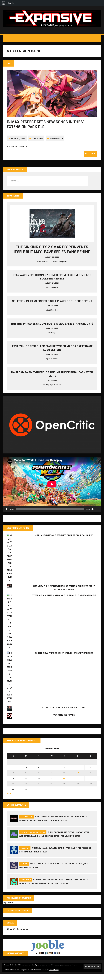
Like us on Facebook (17, 910)
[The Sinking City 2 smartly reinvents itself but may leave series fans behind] (52, 236)
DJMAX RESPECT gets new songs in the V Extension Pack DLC (45, 124)
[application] (52, 484)
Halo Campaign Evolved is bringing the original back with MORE (52, 374)
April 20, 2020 (18, 138)
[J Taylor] (14, 883)
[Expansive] (52, 18)
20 (64, 778)
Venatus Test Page (64, 715)
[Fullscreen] (97, 509)
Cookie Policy (54, 970)
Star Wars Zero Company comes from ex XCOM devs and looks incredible (52, 276)
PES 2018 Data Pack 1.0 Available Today (64, 707)
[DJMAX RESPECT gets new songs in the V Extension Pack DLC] (52, 114)
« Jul (9, 793)
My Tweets (8, 902)
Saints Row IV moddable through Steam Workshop (64, 653)
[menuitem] (3, 3)
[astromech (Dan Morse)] (14, 836)
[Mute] (92, 509)
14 (78, 773)
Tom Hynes (37, 138)
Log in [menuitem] (11, 3)
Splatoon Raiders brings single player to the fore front (52, 301)
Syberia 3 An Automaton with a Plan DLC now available (64, 595)
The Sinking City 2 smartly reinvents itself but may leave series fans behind (52, 249)
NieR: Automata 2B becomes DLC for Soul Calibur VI (64, 535)
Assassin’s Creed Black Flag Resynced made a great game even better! (52, 348)
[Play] (7, 509)
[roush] (14, 852)
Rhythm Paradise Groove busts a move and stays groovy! (52, 324)
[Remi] (14, 867)
